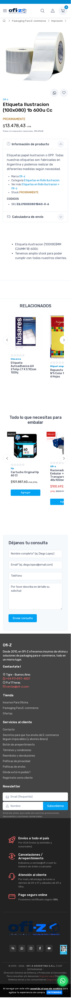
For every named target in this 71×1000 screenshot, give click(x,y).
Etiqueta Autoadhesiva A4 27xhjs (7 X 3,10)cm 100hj (23, 367)
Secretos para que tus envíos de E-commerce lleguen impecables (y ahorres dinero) (31, 737)
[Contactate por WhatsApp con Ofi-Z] (22, 948)
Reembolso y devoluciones (19, 755)
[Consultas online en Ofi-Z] (12, 948)
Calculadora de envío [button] (27, 217)
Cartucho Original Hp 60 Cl (25, 474)
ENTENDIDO (54, 992)
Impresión (57, 20)
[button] (42, 10)
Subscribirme (55, 806)
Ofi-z (22, 176)
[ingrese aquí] (47, 976)
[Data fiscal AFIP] (63, 949)
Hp (12, 468)
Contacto (9, 729)
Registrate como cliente (18, 777)
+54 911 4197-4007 (17, 678)
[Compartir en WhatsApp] (54, 93)
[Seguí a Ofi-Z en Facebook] (40, 948)
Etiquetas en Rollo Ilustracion (41, 180)
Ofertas (7, 713)
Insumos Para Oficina (15, 702)
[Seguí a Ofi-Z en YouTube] (49, 948)
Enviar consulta (23, 618)
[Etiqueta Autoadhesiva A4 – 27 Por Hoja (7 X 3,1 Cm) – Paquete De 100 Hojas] (25, 333)
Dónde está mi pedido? (17, 772)
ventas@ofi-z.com (17, 686)
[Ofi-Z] (17, 10)
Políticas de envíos (14, 766)
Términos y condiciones (17, 750)
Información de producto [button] (30, 144)
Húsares (16, 359)
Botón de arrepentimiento (19, 744)
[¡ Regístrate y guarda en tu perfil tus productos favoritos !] (64, 93)
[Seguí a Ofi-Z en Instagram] (31, 948)
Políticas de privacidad (16, 761)
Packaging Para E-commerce (29, 20)
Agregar (25, 492)
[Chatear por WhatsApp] (63, 981)
